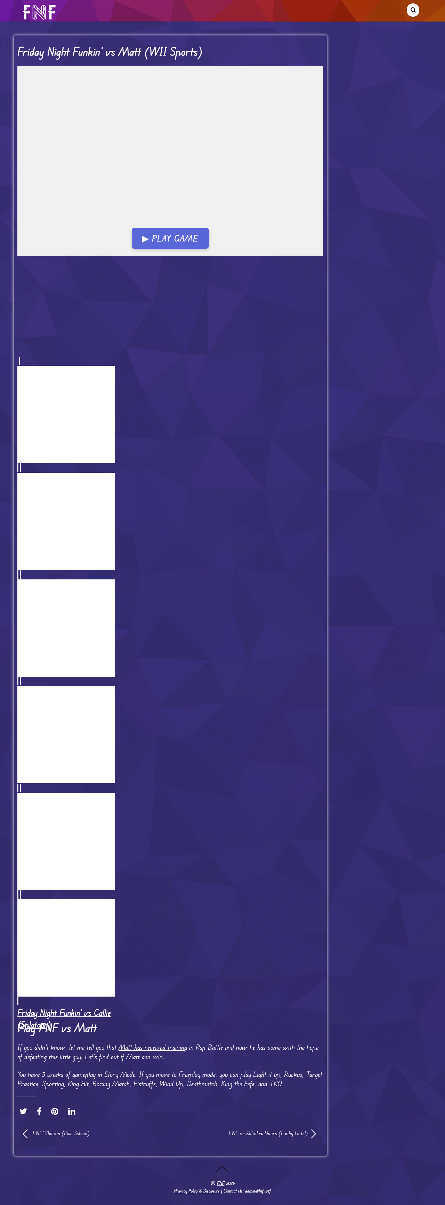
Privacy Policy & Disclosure (197, 1191)
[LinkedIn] (73, 1111)
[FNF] (40, 16)
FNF (221, 1183)
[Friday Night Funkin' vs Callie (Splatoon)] (170, 947)
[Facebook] (41, 1111)
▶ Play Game (170, 238)
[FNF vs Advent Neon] (170, 414)
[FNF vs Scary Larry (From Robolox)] (170, 841)
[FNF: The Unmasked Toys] (170, 520)
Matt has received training (153, 1047)
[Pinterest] (56, 1111)
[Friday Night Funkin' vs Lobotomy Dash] (170, 734)
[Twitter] (25, 1111)
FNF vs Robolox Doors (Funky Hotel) (243, 1133)
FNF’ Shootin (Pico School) (61, 1133)
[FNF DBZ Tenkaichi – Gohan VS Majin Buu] (170, 627)
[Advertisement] (170, 169)
